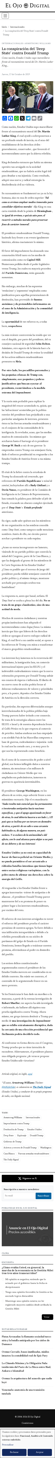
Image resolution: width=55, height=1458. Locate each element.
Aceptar (39, 1452)
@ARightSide (8, 1087)
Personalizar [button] (7, 1445)
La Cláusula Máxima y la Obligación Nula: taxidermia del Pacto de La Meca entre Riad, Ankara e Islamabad (26, 1367)
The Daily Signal (11, 1160)
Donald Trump (36, 1136)
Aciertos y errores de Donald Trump (20, 1148)
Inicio (4, 27)
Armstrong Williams (13, 1118)
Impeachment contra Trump (16, 1124)
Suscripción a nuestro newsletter (21, 1189)
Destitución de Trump (14, 1130)
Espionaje (21, 1136)
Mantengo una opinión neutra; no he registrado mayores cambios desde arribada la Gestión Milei (28, 1305)
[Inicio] (27, 5)
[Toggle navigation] (5, 16)
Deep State (9, 1136)
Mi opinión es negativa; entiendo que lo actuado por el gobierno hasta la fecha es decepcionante (26, 1283)
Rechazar (14, 1452)
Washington (45, 1148)
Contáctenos (27, 1423)
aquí (30, 1074)
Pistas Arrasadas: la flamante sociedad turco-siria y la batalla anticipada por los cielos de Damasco (27, 1341)
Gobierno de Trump (13, 1142)
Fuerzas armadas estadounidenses (33, 1154)
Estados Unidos (34, 1130)
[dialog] (27, 1443)
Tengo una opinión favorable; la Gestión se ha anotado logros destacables (29, 1294)
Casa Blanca (9, 1154)
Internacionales (17, 27)
